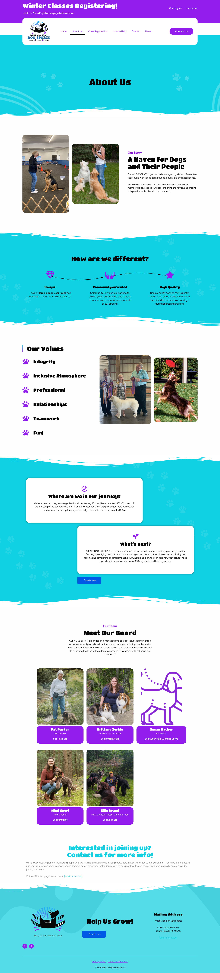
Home (63, 31)
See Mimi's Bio (60, 819)
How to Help (119, 31)
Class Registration (97, 31)
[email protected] (73, 876)
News (148, 31)
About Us (77, 31)
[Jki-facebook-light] (24, 946)
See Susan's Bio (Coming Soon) (161, 738)
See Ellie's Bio (110, 819)
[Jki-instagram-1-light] (31, 946)
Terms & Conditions (118, 961)
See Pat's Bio (60, 738)
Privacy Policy (99, 961)
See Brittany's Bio (110, 738)
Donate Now (90, 580)
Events (135, 31)
